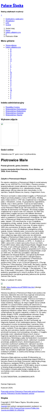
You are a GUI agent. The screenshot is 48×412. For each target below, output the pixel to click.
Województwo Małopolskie (16, 111)
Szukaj (8, 25)
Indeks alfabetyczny (13, 47)
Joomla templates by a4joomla (12, 410)
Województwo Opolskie (14, 113)
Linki (7, 23)
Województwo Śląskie (14, 115)
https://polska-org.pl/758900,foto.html (21, 287)
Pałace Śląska (12, 5)
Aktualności (10, 21)
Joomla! (4, 406)
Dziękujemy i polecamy (14, 19)
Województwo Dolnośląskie (16, 109)
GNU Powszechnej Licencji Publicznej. (24, 408)
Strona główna (11, 45)
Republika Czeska (13, 107)
